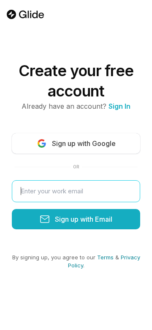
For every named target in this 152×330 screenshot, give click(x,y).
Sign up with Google (84, 143)
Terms (105, 257)
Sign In (119, 106)
